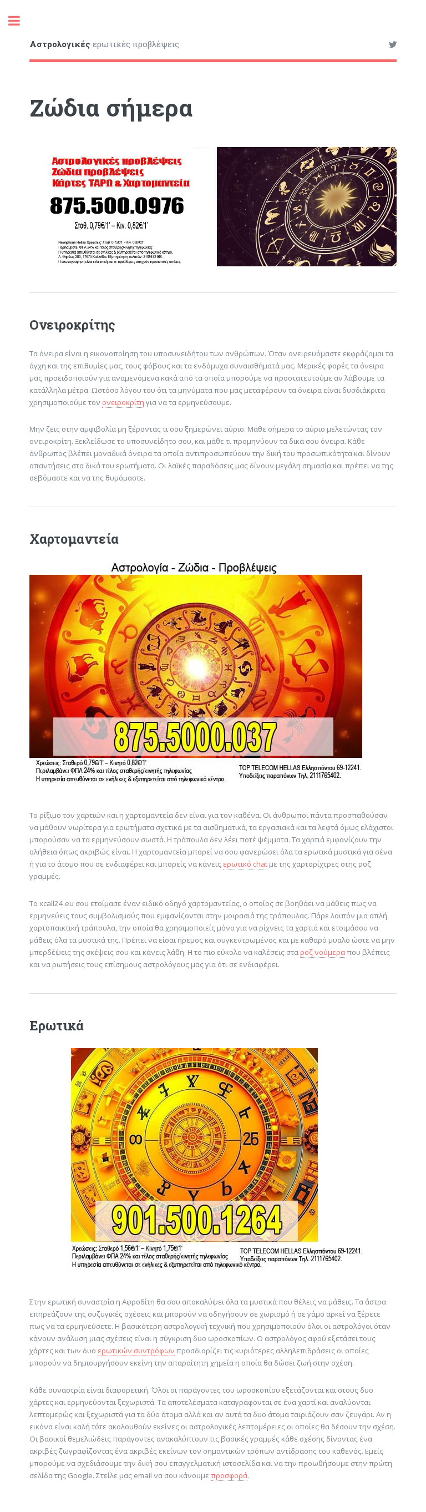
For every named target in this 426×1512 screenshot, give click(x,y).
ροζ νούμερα (322, 952)
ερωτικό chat (245, 864)
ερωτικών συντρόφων (136, 1351)
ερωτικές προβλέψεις (104, 43)
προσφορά (229, 1475)
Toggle (20, 21)
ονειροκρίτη (123, 402)
